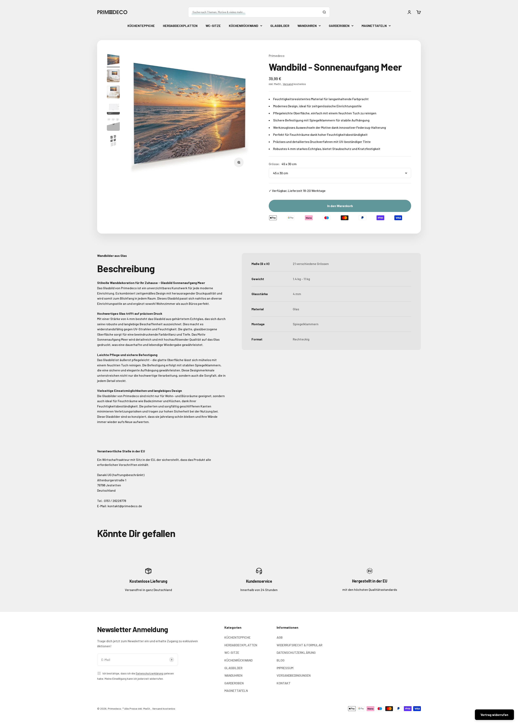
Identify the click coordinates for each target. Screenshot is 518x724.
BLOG (280, 660)
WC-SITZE (213, 26)
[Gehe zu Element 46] (113, 125)
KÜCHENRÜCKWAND (243, 26)
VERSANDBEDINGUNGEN (294, 675)
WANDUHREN (307, 26)
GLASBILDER (279, 26)
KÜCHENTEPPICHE (141, 26)
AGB (280, 637)
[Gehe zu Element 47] (113, 141)
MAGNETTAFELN (374, 26)
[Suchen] (324, 12)
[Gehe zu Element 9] (113, 76)
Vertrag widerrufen (494, 715)
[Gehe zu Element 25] (113, 109)
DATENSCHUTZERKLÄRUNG (296, 652)
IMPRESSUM (285, 668)
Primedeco (276, 55)
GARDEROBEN (339, 26)
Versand (288, 84)
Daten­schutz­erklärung (149, 673)
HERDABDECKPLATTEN (180, 26)
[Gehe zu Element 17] (113, 92)
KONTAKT (284, 683)
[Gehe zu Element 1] (113, 60)
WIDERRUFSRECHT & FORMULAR (299, 645)
